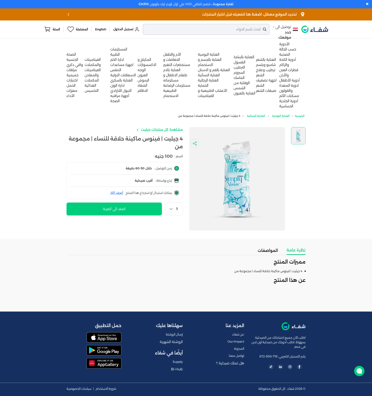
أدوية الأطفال (289, 80)
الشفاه (142, 85)
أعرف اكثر (116, 193)
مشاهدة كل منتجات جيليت (161, 130)
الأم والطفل (172, 54)
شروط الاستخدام (106, 389)
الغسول (239, 62)
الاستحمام (170, 96)
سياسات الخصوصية (79, 389)
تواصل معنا (236, 356)
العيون (143, 75)
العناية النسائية (209, 75)
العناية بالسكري (121, 80)
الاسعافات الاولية (123, 75)
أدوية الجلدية (288, 101)
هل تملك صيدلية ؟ (230, 363)
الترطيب (239, 67)
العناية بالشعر (266, 60)
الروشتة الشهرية (171, 342)
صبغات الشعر (266, 91)
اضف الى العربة (114, 209)
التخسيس (92, 91)
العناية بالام (171, 70)
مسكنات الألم (289, 96)
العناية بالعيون (244, 93)
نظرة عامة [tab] (296, 250)
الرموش (143, 80)
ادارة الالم (117, 60)
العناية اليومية (208, 54)
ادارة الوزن (117, 85)
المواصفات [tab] (268, 250)
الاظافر (143, 91)
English (100, 29)
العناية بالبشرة (244, 57)
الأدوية (284, 44)
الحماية (203, 85)
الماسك (239, 78)
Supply (178, 362)
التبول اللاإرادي (121, 91)
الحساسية (286, 106)
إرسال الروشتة (174, 334)
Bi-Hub (177, 369)
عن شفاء (238, 334)
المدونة (239, 349)
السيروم (239, 72)
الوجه (142, 70)
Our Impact (236, 341)
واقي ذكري (75, 65)
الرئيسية (299, 115)
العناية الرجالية (208, 80)
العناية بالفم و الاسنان (214, 70)
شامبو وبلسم (266, 65)
